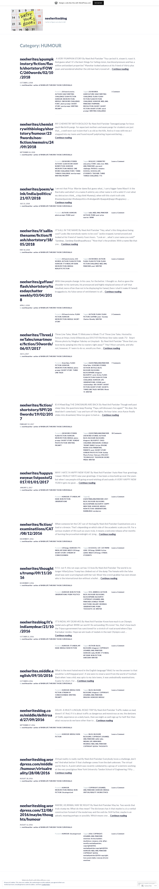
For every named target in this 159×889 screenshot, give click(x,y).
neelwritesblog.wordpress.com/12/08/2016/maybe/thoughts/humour (36, 812)
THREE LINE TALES (90, 389)
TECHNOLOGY (88, 457)
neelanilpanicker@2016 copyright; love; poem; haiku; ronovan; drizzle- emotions (96, 858)
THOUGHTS (87, 609)
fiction (99, 375)
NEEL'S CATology (74, 550)
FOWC (93, 164)
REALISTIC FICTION (62, 268)
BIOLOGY (92, 161)
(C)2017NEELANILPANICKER (99, 363)
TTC (100, 176)
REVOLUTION (88, 106)
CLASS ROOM (68, 164)
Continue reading (120, 69)
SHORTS (105, 387)
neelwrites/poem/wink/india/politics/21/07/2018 (37, 193)
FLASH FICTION (70, 96)
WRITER (99, 266)
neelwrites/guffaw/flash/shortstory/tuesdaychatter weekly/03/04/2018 (36, 290)
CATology (65, 548)
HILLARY (95, 604)
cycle (94, 375)
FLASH (95, 96)
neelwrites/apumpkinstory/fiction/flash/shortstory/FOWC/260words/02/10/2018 (37, 68)
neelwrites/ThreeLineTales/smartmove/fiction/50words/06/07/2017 (36, 342)
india (98, 164)
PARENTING (97, 448)
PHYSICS (94, 168)
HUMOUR (58, 99)
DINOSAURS (96, 443)
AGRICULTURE (88, 94)
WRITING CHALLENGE (98, 111)
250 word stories (68, 92)
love (102, 164)
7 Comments (116, 363)
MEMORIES (97, 741)
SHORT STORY (95, 109)
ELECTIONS (87, 604)
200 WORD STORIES (69, 161)
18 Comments (117, 433)
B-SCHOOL (93, 548)
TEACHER (95, 173)
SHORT (97, 106)
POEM (68, 215)
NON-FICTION (65, 499)
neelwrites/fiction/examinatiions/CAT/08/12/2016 (36, 529)
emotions (86, 839)
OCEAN (98, 382)
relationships (88, 384)
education (87, 164)
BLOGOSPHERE (89, 373)
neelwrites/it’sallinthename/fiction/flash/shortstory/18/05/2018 (36, 237)
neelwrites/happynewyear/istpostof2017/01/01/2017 (36, 477)
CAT (99, 548)
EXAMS (98, 550)
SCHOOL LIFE (95, 171)
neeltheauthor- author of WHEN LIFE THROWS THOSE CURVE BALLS (47, 85)
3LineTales (66, 363)
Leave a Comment (118, 161)
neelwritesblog (56, 18)
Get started (98, 3)
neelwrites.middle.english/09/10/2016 (37, 673)
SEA (95, 384)
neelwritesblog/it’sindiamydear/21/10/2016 (37, 626)
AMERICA (96, 592)
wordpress (97, 511)
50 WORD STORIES (99, 365)
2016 (90, 834)
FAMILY (92, 445)
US (94, 609)
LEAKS (85, 553)
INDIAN (86, 741)
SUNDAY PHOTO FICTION (92, 452)
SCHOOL (86, 171)
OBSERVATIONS (89, 382)
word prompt (65, 106)
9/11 (90, 592)
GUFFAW (93, 317)
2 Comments (116, 314)
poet (72, 215)
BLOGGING (95, 370)
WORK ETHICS (102, 792)
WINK (92, 217)
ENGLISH (86, 697)
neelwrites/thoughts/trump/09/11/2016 (37, 573)
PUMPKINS (95, 104)
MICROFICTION (68, 99)
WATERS (100, 389)
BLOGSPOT (87, 375)
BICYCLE (94, 368)
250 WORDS (93, 92)
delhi (97, 739)
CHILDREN (87, 443)
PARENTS (86, 450)
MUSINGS (103, 604)
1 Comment (116, 92)
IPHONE (104, 445)
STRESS (104, 553)
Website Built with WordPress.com (36, 880)
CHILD (102, 440)
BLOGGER (87, 370)
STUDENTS (87, 173)
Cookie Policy (46, 884)
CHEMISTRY (100, 161)
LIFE (102, 380)
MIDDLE (58, 101)
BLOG (100, 368)
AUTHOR (58, 94)
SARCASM (87, 658)
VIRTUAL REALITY (89, 792)
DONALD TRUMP (97, 602)
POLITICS (76, 594)
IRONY (97, 653)
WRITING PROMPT (62, 176)
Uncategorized (67, 792)
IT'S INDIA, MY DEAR (70, 264)
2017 (106, 499)
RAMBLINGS (87, 511)
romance (101, 168)
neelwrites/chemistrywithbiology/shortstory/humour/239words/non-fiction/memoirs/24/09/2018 (37, 135)
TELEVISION (99, 457)
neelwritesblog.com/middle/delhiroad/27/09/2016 (36, 715)
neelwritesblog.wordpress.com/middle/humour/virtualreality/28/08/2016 (36, 766)
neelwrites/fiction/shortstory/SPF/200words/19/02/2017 (36, 412)
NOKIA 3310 (87, 448)
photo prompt (66, 104)
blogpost (98, 373)
